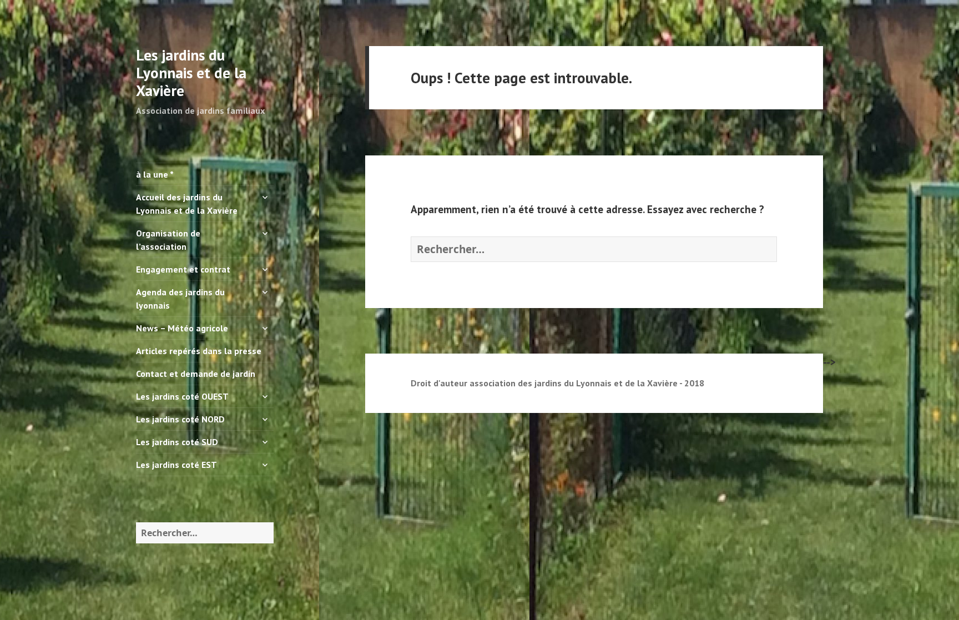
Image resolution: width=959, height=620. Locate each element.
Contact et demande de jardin (195, 373)
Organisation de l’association (168, 240)
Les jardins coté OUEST (182, 396)
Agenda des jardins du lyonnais (180, 298)
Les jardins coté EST (176, 464)
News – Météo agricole (182, 328)
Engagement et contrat (183, 269)
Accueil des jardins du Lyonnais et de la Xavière (187, 203)
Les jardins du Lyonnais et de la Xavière (191, 73)
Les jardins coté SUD (177, 441)
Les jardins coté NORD (180, 419)
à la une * (155, 174)
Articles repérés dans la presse (198, 350)
